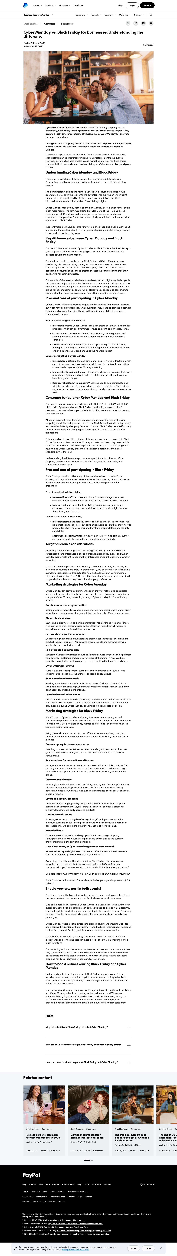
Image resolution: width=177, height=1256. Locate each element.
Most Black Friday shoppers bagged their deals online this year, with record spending (74, 1234)
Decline (148, 1248)
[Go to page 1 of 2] (87, 1160)
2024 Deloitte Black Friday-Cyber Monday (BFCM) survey (61, 1220)
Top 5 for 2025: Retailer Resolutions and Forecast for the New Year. (75, 1224)
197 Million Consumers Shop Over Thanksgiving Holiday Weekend (84, 1231)
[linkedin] (143, 23)
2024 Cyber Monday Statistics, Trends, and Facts (68, 1227)
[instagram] (135, 23)
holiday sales (113, 977)
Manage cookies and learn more (75, 1249)
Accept (133, 1248)
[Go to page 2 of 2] (92, 1160)
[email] (151, 23)
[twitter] (128, 23)
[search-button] (151, 15)
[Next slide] (153, 1120)
